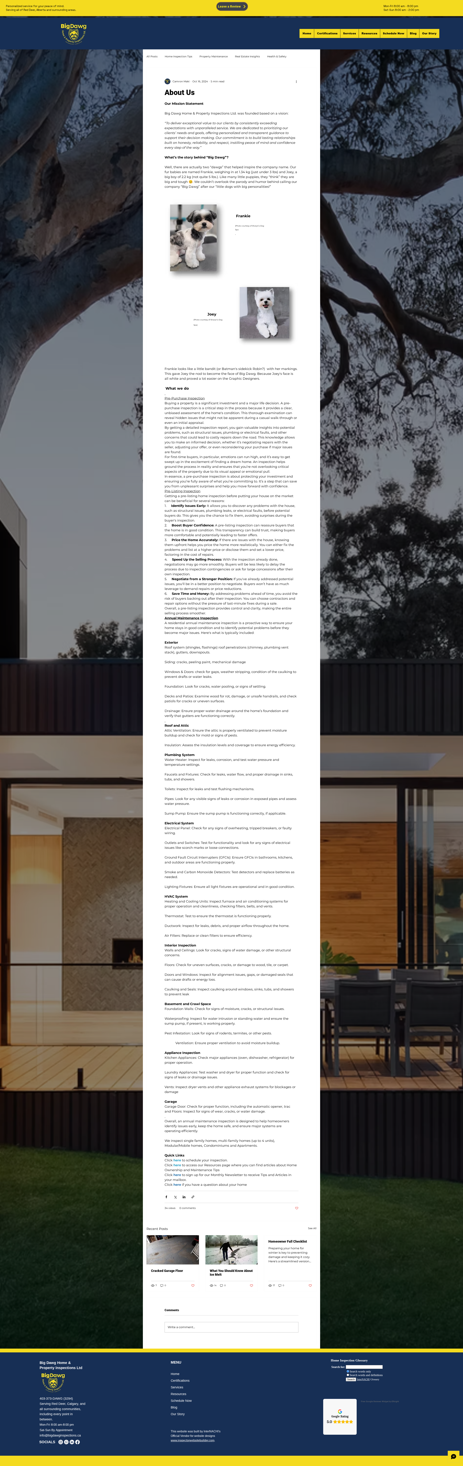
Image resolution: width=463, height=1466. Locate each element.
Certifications (180, 1380)
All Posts (152, 56)
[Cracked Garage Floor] (173, 1249)
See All (312, 1228)
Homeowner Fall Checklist (287, 1241)
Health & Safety (276, 56)
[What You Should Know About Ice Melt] (231, 1249)
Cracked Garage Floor (167, 1271)
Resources (178, 1394)
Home (175, 1374)
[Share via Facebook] (166, 1197)
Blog (174, 1407)
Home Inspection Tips (178, 56)
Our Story (178, 1414)
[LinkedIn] (72, 1442)
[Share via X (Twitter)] (175, 1197)
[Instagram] (60, 1442)
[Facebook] (77, 1442)
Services (177, 1387)
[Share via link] (193, 1197)
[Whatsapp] (66, 1442)
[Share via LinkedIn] (184, 1197)
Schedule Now (181, 1401)
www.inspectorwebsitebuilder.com (192, 1440)
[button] (369, 33)
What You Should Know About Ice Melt (231, 1272)
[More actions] (296, 81)
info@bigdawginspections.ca (60, 1435)
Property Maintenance (213, 56)
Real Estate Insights (247, 56)
